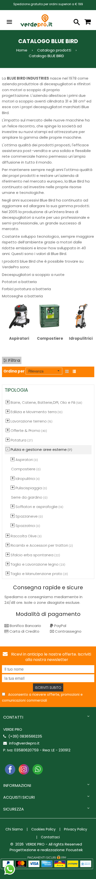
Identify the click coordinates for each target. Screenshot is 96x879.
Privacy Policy (75, 829)
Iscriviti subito (48, 687)
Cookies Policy (43, 829)
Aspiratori (19, 338)
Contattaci (50, 837)
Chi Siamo (14, 829)
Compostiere (50, 338)
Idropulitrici (81, 338)
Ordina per (14, 371)
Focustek (74, 849)
